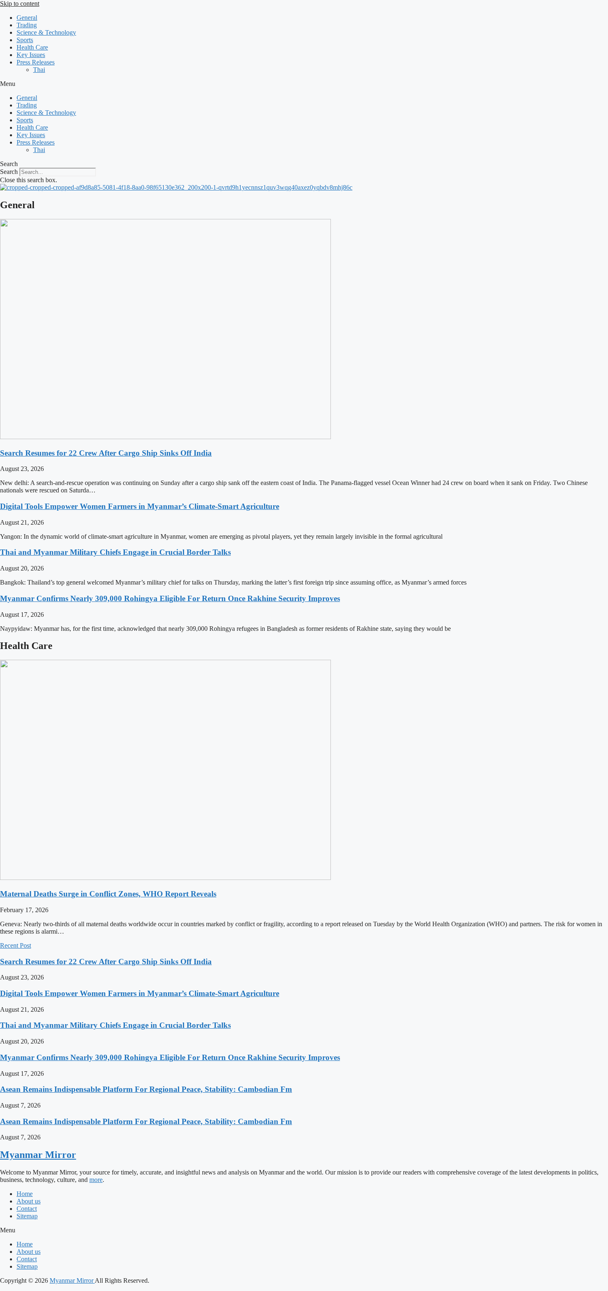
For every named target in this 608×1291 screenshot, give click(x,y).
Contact (27, 1208)
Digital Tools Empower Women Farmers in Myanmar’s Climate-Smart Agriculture (139, 506)
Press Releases (36, 62)
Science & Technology (46, 32)
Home (25, 1193)
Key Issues (31, 54)
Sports (25, 39)
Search (9, 171)
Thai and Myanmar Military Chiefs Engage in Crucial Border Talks (115, 552)
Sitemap (27, 1216)
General (27, 17)
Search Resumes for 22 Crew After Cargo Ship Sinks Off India (106, 453)
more (96, 1179)
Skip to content (19, 3)
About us (29, 1201)
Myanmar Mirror (38, 1154)
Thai (39, 69)
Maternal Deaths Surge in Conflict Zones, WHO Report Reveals (108, 893)
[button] (304, 84)
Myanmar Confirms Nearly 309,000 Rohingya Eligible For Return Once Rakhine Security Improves (170, 598)
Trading (27, 25)
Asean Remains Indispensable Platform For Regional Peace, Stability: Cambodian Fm (146, 1089)
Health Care (32, 47)
